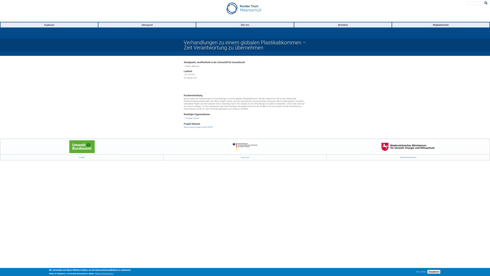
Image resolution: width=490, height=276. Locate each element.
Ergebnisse (49, 25)
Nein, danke (421, 272)
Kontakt (82, 157)
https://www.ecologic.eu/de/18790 (198, 127)
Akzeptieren (433, 272)
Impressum (245, 157)
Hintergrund (147, 25)
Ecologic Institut (192, 118)
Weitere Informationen (104, 273)
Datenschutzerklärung (408, 157)
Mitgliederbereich (441, 25)
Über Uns (245, 25)
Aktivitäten (343, 25)
